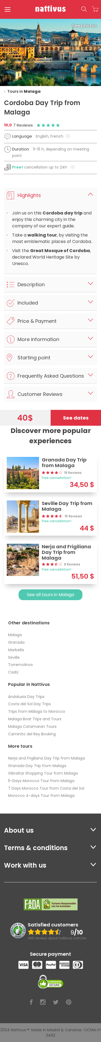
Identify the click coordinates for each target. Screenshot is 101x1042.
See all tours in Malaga (50, 595)
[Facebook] (31, 1002)
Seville (14, 657)
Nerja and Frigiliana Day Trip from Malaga (46, 758)
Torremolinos (20, 664)
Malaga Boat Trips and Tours (34, 719)
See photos (84, 26)
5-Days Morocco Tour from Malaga (41, 780)
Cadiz (13, 672)
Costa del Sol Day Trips (29, 704)
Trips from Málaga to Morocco (36, 711)
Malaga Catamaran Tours (32, 726)
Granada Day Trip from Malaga (37, 765)
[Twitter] (55, 1002)
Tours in (24, 91)
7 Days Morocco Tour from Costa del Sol (46, 788)
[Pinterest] (68, 1002)
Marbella (16, 650)
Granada (16, 642)
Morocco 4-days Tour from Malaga (41, 795)
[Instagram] (42, 1002)
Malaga (15, 635)
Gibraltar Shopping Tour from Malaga (43, 773)
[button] (84, 9)
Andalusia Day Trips (26, 696)
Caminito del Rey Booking (32, 734)
